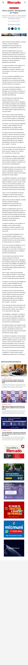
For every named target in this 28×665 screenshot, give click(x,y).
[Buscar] (25, 2)
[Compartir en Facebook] (15, 28)
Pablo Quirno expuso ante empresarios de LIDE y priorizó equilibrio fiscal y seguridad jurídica (13, 408)
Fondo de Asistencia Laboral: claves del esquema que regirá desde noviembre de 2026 (13, 381)
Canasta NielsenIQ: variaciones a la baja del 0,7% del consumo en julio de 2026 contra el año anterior (14, 434)
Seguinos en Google (15, 24)
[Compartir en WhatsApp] (19, 28)
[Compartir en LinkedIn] (9, 28)
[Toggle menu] (3, 2)
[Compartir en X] (12, 28)
